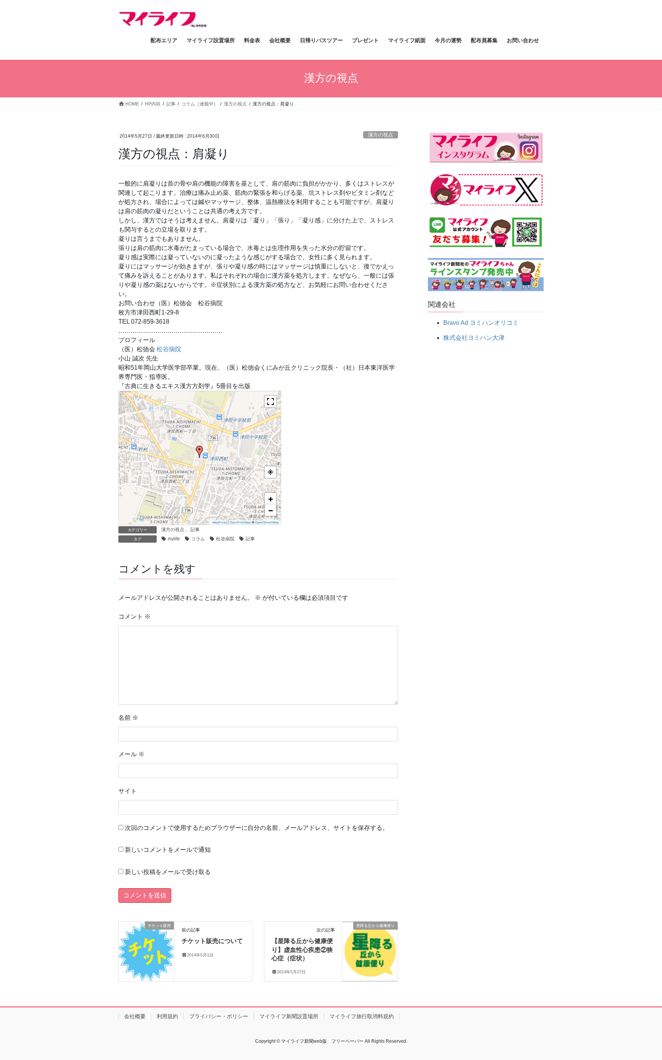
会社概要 (135, 1016)
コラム (198, 539)
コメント (134, 616)
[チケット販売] (146, 950)
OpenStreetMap (267, 522)
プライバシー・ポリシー (218, 1016)
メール (131, 754)
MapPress (219, 522)
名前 (128, 717)
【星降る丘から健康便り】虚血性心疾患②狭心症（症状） (302, 949)
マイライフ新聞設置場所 (288, 1016)
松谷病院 (169, 349)
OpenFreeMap (240, 522)
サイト (127, 791)
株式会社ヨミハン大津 (474, 337)
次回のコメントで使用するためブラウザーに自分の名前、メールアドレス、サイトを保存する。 (256, 828)
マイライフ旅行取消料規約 (361, 1016)
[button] (199, 452)
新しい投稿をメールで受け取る (168, 872)
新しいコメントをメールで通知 (168, 849)
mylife (174, 539)
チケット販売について (212, 941)
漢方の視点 (380, 135)
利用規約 (167, 1016)
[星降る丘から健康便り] (370, 949)
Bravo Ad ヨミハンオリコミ (481, 322)
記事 (195, 529)
